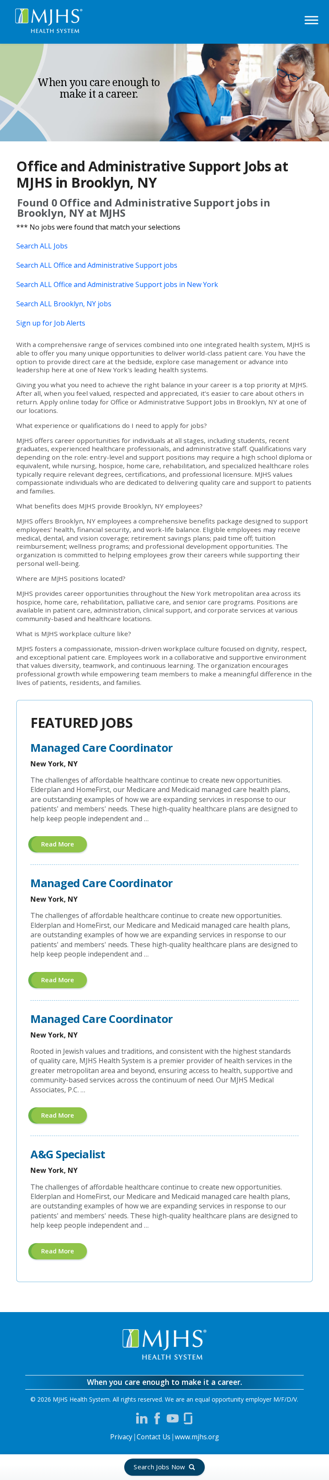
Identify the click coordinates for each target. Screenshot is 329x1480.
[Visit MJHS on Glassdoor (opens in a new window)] (188, 1418)
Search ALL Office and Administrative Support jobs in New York (117, 284)
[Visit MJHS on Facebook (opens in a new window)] (157, 1418)
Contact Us (153, 1436)
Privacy (121, 1436)
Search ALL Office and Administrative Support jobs (96, 265)
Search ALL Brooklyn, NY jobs (63, 303)
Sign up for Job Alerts (50, 323)
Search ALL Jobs (42, 246)
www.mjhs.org (197, 1436)
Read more (64, 845)
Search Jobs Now (159, 1466)
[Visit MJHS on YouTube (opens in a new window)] (172, 1418)
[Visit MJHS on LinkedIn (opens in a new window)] (141, 1418)
